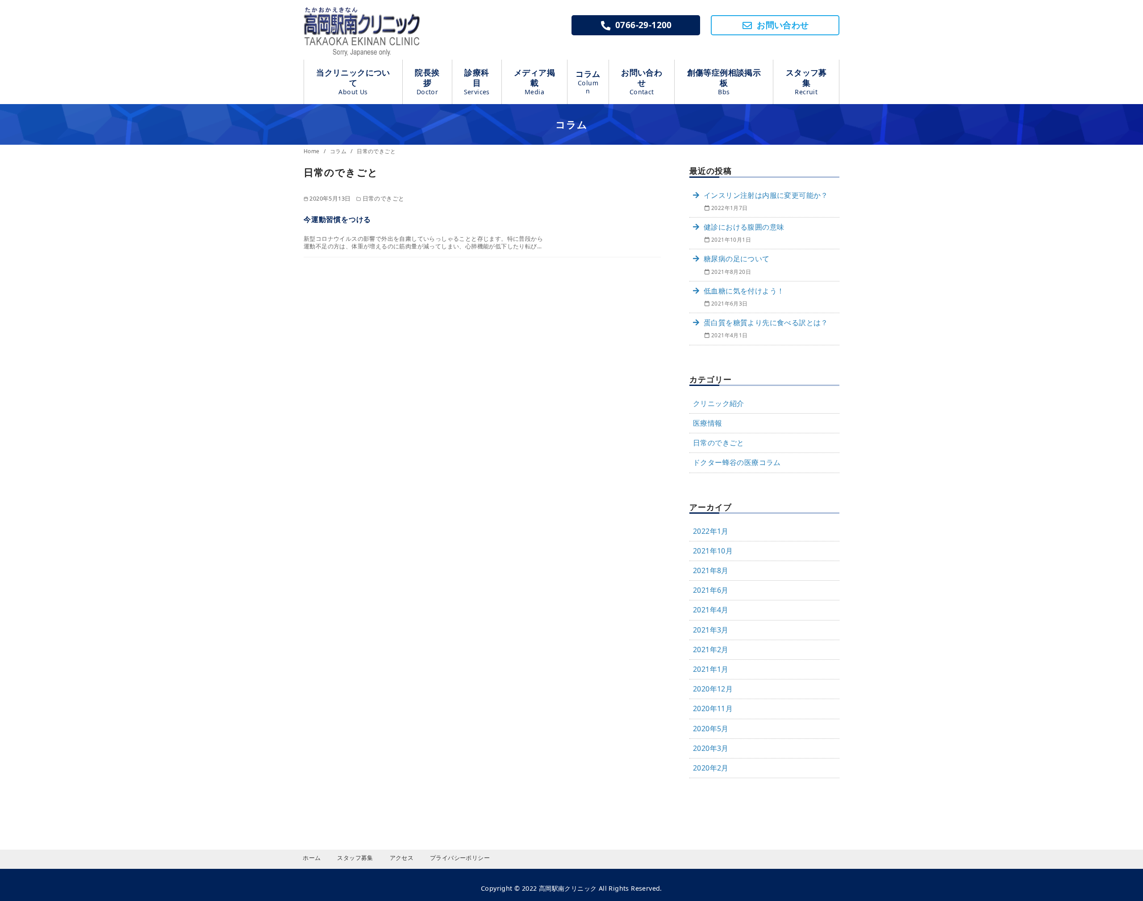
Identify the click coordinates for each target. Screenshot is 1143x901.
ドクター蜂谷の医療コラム (737, 462)
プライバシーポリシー (460, 858)
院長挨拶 (427, 81)
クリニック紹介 (718, 403)
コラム (588, 81)
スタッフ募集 (806, 81)
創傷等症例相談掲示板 (724, 81)
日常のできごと (376, 151)
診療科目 (477, 81)
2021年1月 (711, 669)
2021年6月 (711, 590)
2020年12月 (713, 689)
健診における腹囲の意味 (744, 227)
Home (312, 151)
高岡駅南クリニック (568, 888)
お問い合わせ (641, 81)
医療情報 (707, 423)
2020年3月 (711, 748)
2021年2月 (711, 649)
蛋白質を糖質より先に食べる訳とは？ (766, 322)
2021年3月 (711, 630)
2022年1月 (711, 531)
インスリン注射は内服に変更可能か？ (766, 195)
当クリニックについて (353, 81)
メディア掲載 (534, 81)
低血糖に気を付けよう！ (744, 291)
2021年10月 (713, 551)
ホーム (312, 858)
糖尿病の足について (737, 259)
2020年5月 (711, 728)
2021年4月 (711, 610)
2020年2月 (711, 768)
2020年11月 (713, 708)
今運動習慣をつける (337, 219)
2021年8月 (711, 570)
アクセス (402, 858)
